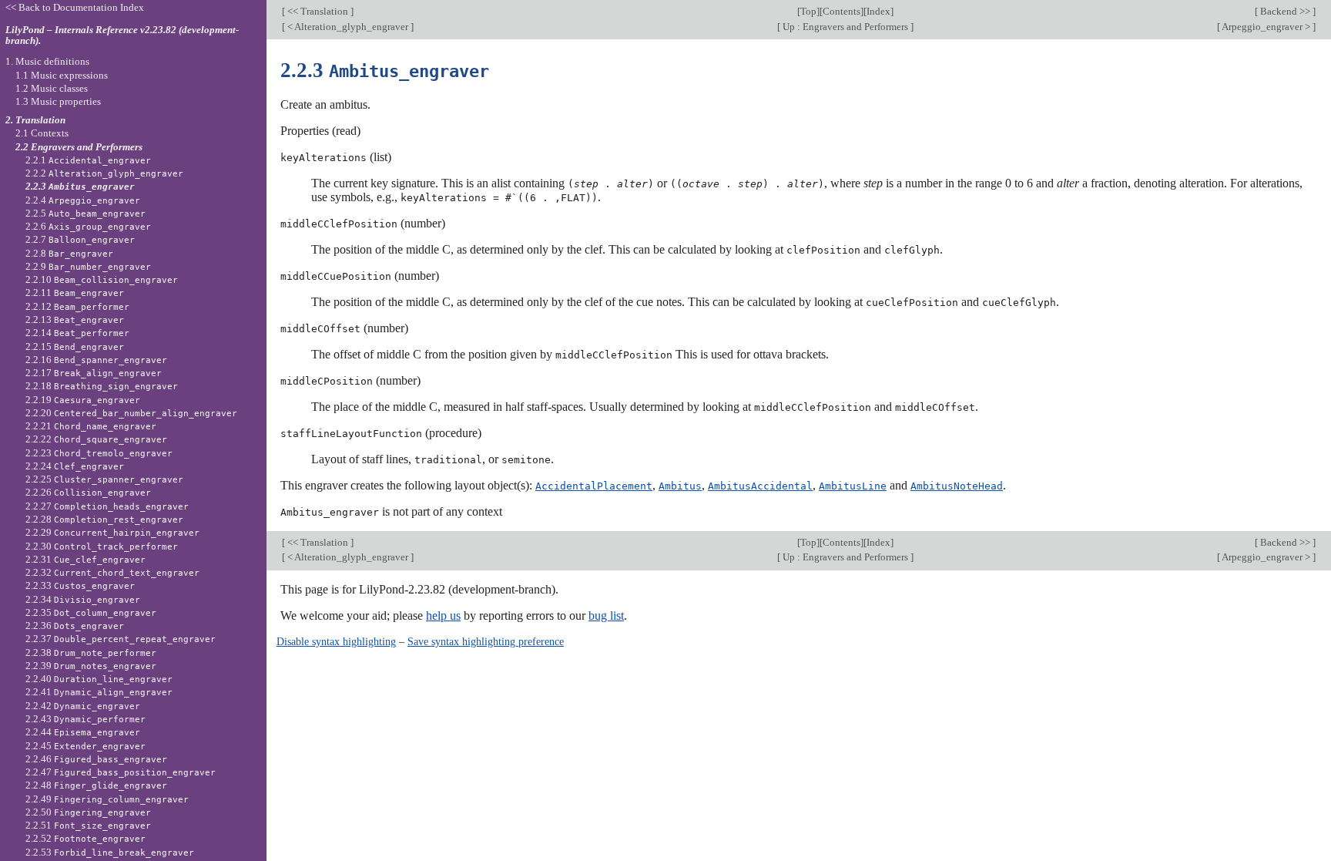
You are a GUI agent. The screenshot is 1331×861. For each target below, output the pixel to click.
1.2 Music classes (51, 88)
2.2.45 (85, 746)
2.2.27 (107, 506)
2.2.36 (74, 625)
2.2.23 (99, 453)
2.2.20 (131, 413)
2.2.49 (107, 799)
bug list (606, 615)
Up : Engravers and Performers (845, 26)
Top (808, 11)
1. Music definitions (47, 61)
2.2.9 (88, 266)
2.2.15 (74, 346)
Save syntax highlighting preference (485, 641)
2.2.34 (82, 599)
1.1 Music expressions (61, 75)
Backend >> (1285, 11)
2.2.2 (104, 173)
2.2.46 (96, 759)
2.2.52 (85, 838)
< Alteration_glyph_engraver (348, 26)
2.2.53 (109, 852)
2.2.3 (80, 186)
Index (878, 11)
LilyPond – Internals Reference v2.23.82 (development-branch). (122, 35)
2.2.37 (120, 638)
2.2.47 (120, 772)
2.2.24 (74, 466)
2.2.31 (85, 559)
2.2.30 (101, 546)
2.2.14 (77, 332)
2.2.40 (99, 678)
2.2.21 (90, 426)
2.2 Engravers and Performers (78, 147)
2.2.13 (74, 319)
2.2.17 (93, 372)
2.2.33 (80, 585)
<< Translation (317, 11)
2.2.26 (88, 492)
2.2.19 (82, 399)
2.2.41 (99, 692)
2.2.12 (77, 306)
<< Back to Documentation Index (74, 7)
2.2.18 (101, 386)
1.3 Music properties (58, 101)
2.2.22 (96, 439)
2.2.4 (82, 200)
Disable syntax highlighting (336, 641)
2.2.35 (90, 612)
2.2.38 (90, 652)
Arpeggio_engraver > (1266, 26)
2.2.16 (96, 359)
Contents (841, 11)
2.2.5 (85, 213)
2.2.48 (96, 785)
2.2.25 (104, 479)
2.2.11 (74, 292)
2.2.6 (88, 226)
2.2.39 (90, 665)
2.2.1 (88, 160)
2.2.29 (112, 532)
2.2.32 (112, 572)
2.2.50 (88, 812)
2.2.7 (80, 239)
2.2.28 (104, 519)
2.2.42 (82, 705)
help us (443, 615)
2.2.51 (88, 825)
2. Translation (35, 120)
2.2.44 (82, 732)
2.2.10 (101, 279)
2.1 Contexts (42, 133)
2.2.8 (69, 253)
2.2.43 (85, 719)
